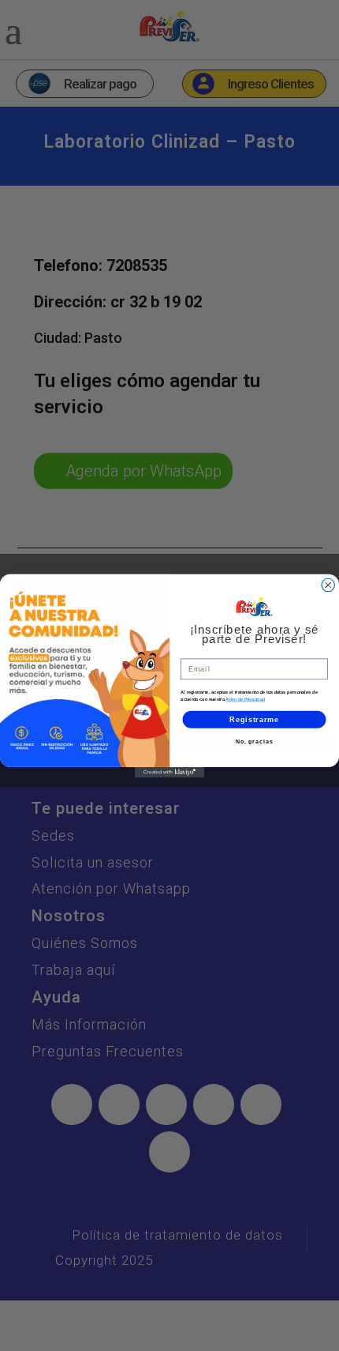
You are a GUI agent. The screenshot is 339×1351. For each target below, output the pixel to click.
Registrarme (254, 718)
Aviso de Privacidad (245, 699)
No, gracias (255, 741)
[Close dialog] (328, 585)
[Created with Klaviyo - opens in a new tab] (169, 771)
